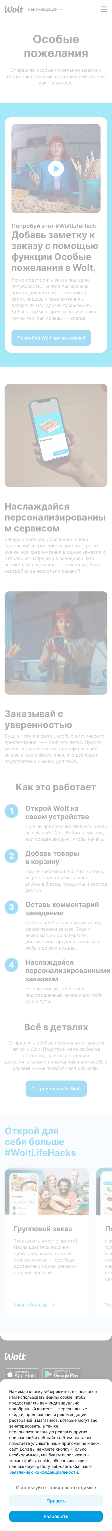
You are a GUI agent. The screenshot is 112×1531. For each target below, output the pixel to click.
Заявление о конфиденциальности (43, 1472)
